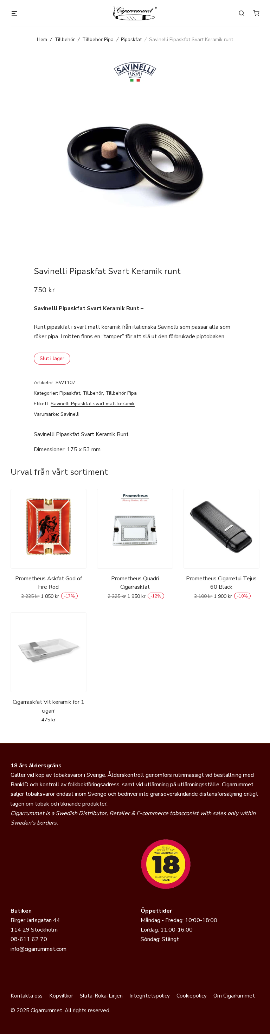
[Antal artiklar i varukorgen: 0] (256, 13)
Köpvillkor (61, 995)
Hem (42, 39)
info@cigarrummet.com (38, 949)
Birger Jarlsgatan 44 (35, 920)
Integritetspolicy (149, 995)
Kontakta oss (27, 995)
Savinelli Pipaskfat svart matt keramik (93, 403)
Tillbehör (64, 39)
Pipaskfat (131, 39)
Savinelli (69, 414)
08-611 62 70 (29, 939)
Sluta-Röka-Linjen (101, 995)
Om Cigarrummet (234, 995)
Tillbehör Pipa (98, 39)
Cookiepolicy (191, 995)
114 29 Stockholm (34, 930)
